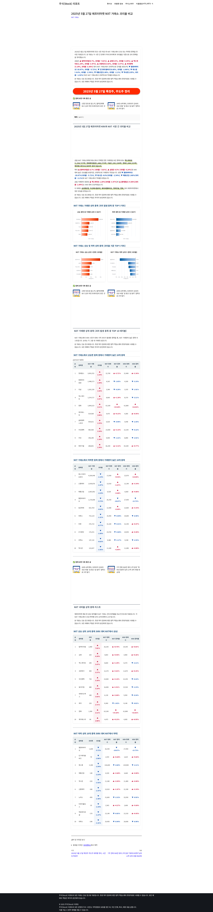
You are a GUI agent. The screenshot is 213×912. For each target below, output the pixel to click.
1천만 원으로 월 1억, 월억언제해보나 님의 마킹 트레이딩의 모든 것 (93, 104)
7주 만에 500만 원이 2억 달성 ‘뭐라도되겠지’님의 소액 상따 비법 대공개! (128, 569)
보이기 (81, 117)
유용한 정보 (118, 4)
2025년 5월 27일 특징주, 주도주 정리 (106, 91)
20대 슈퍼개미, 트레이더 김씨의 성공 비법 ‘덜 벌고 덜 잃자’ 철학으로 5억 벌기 (128, 106)
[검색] (152, 3)
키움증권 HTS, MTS (143, 4)
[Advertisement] (106, 32)
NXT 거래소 (75, 17)
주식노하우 (129, 4)
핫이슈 (109, 4)
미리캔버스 (87, 845)
